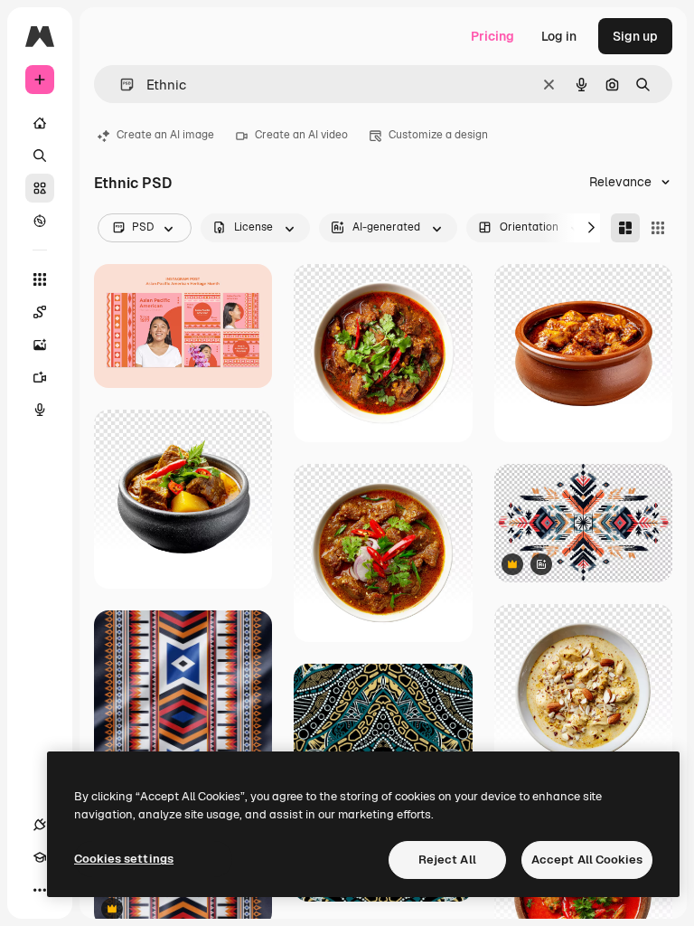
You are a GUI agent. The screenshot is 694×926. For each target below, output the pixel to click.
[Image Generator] (39, 344)
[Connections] (39, 824)
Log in (559, 36)
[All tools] (39, 279)
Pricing (492, 36)
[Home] (39, 123)
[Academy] (39, 857)
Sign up (635, 36)
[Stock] (39, 188)
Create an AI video (301, 135)
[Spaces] (39, 312)
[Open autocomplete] (120, 84)
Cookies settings (124, 858)
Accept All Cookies (586, 859)
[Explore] (39, 220)
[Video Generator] (39, 377)
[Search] (39, 155)
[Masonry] (625, 227)
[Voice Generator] (39, 409)
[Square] (657, 227)
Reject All (447, 859)
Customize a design (438, 135)
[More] (39, 889)
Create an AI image (165, 135)
